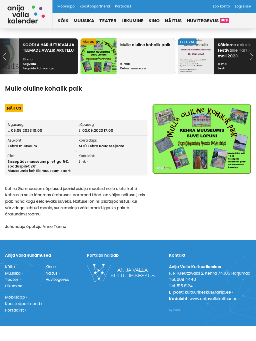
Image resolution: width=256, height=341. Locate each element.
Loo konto (221, 6)
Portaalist (123, 6)
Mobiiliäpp (66, 6)
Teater (107, 20)
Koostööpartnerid (95, 6)
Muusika (84, 20)
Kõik (63, 20)
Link (82, 161)
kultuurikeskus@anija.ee (208, 292)
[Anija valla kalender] (26, 14)
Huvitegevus (203, 20)
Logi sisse (243, 6)
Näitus (173, 20)
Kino (154, 20)
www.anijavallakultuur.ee (214, 299)
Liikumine (133, 20)
